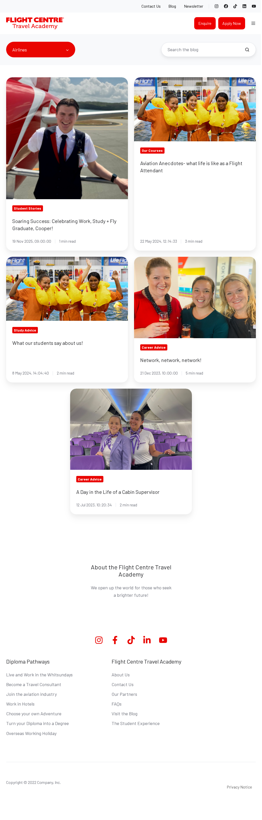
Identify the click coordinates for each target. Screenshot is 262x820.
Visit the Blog (124, 713)
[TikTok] (235, 6)
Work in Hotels (20, 704)
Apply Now (231, 23)
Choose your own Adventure (33, 713)
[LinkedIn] (244, 6)
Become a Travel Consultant (33, 684)
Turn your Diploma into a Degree (37, 723)
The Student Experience (136, 723)
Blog (172, 6)
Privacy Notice (239, 786)
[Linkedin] (147, 640)
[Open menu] (253, 23)
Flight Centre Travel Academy (146, 661)
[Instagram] (216, 6)
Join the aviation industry (31, 694)
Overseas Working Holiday (31, 733)
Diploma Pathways (28, 661)
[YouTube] (254, 6)
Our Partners (124, 694)
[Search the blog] (247, 49)
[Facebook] (226, 6)
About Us (121, 674)
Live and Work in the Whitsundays (39, 674)
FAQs (117, 704)
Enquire (204, 23)
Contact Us (151, 6)
